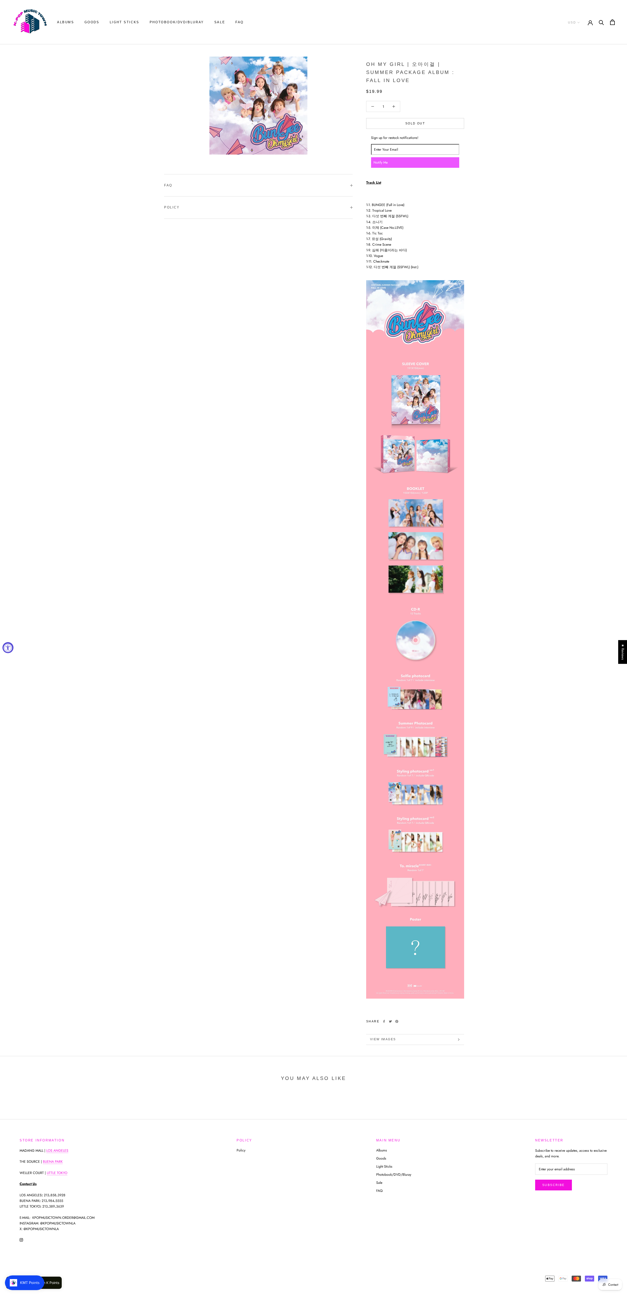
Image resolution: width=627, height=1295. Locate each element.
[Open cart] (612, 22)
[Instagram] (21, 1239)
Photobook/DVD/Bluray (177, 22)
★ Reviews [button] (622, 652)
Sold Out (415, 123)
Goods (91, 22)
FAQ (239, 22)
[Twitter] (390, 1021)
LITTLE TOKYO (57, 1172)
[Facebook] (384, 1021)
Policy (172, 207)
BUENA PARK (53, 1161)
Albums (65, 22)
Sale (219, 22)
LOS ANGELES (57, 1150)
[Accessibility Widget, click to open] (7, 647)
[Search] (601, 22)
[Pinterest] (396, 1021)
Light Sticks (124, 22)
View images (383, 1039)
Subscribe (553, 1185)
